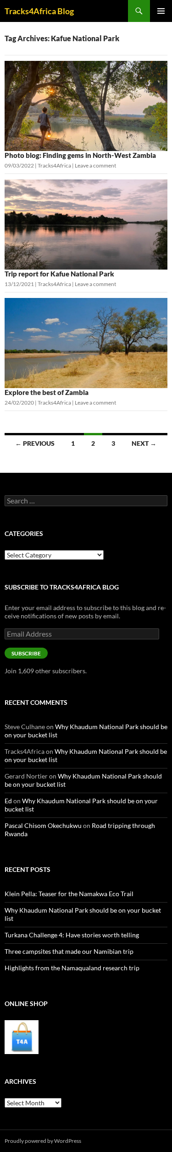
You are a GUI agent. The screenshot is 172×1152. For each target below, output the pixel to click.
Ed (8, 801)
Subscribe (26, 653)
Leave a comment (95, 165)
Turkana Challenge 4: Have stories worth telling (72, 935)
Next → (144, 443)
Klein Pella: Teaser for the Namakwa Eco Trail (69, 894)
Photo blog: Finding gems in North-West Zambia (80, 155)
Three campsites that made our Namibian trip (69, 951)
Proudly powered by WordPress (43, 1140)
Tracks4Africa (54, 165)
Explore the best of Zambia (47, 392)
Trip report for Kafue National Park (59, 274)
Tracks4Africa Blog (39, 11)
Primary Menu (161, 11)
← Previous (35, 443)
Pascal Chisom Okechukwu (43, 825)
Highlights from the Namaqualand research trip (72, 968)
